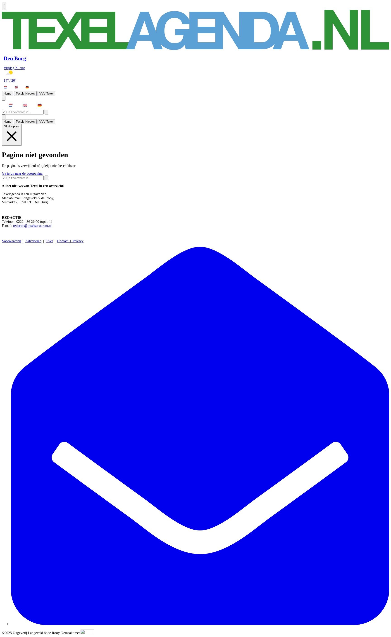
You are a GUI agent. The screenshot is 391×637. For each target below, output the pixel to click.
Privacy (78, 241)
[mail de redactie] (200, 624)
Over (49, 241)
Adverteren (33, 241)
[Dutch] (7, 87)
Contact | (65, 241)
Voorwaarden (11, 241)
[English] (18, 87)
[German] (29, 87)
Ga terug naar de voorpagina (22, 173)
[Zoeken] (46, 112)
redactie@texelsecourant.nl (32, 226)
